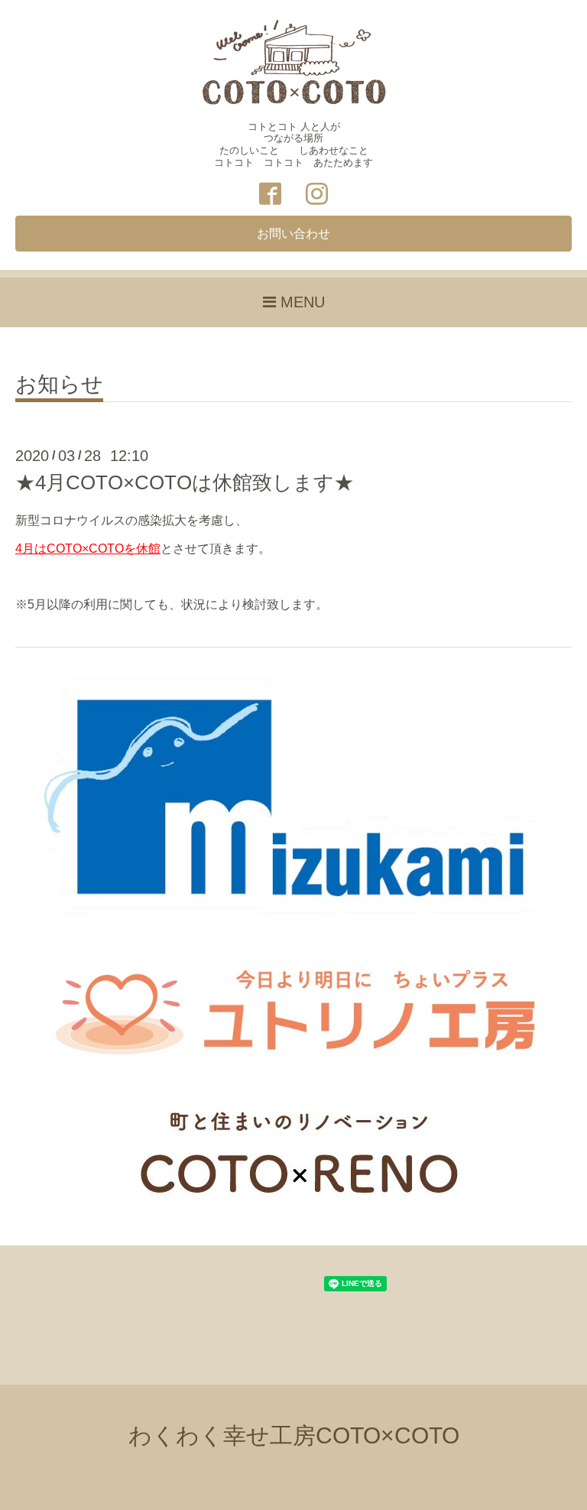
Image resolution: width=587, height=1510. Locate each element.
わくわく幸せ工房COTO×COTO (293, 1435)
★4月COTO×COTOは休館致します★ (184, 482)
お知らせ (59, 385)
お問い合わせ (293, 233)
